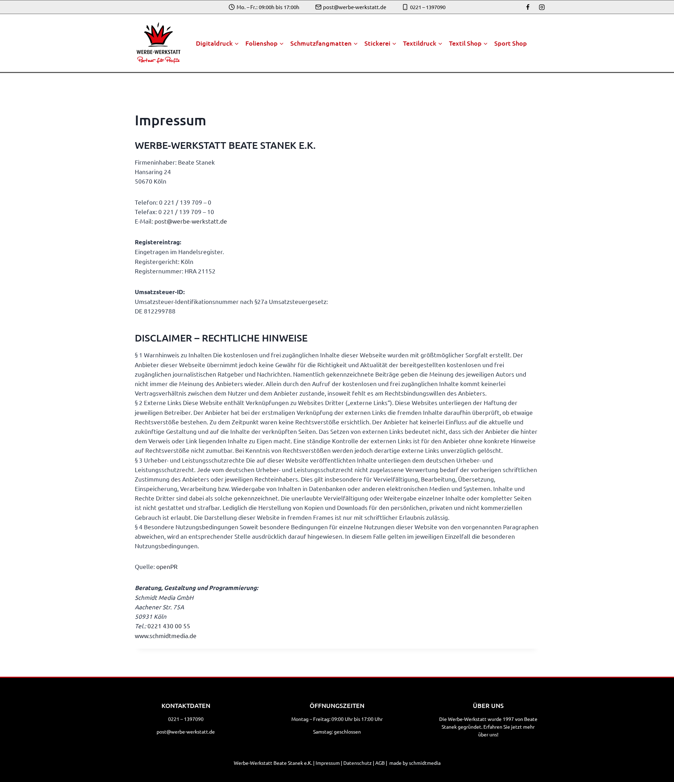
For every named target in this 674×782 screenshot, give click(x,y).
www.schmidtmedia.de (166, 635)
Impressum (328, 763)
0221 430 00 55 (168, 625)
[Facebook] (528, 7)
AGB (380, 763)
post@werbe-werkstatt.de (186, 731)
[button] (15, 766)
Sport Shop (510, 43)
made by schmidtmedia (415, 763)
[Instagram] (542, 7)
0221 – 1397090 (186, 719)
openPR (167, 566)
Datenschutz (357, 763)
